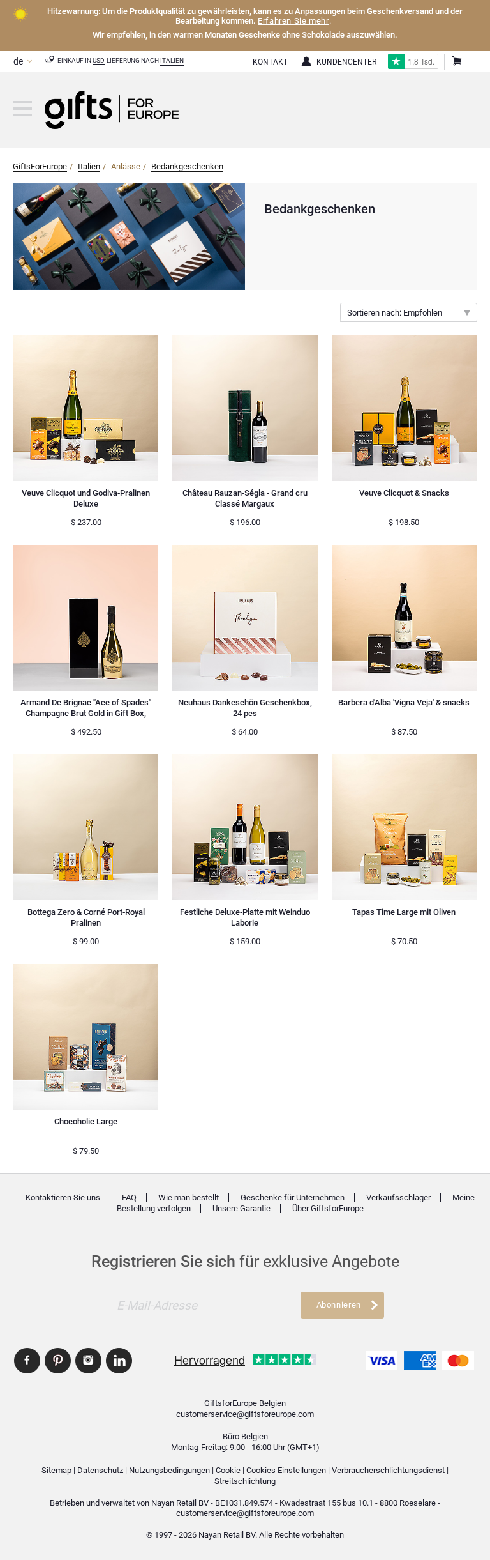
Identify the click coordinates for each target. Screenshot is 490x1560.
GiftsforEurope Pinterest (58, 1360)
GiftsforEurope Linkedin (119, 1360)
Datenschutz (100, 1470)
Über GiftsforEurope (328, 1208)
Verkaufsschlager (398, 1197)
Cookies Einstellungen (286, 1470)
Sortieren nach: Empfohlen (394, 312)
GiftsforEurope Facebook (27, 1360)
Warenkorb (456, 62)
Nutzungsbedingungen (169, 1470)
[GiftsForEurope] (22, 108)
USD (99, 60)
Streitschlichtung (245, 1481)
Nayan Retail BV (180, 1503)
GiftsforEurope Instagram (88, 1360)
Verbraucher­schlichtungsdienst (388, 1470)
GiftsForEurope (40, 166)
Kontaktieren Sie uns (63, 1197)
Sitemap (56, 1470)
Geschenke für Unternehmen (293, 1197)
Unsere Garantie (241, 1208)
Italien (172, 60)
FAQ (129, 1197)
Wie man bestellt (188, 1197)
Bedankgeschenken (187, 166)
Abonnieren (338, 1305)
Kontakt (270, 61)
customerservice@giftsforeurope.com (245, 1414)
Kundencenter (346, 61)
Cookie (228, 1470)
